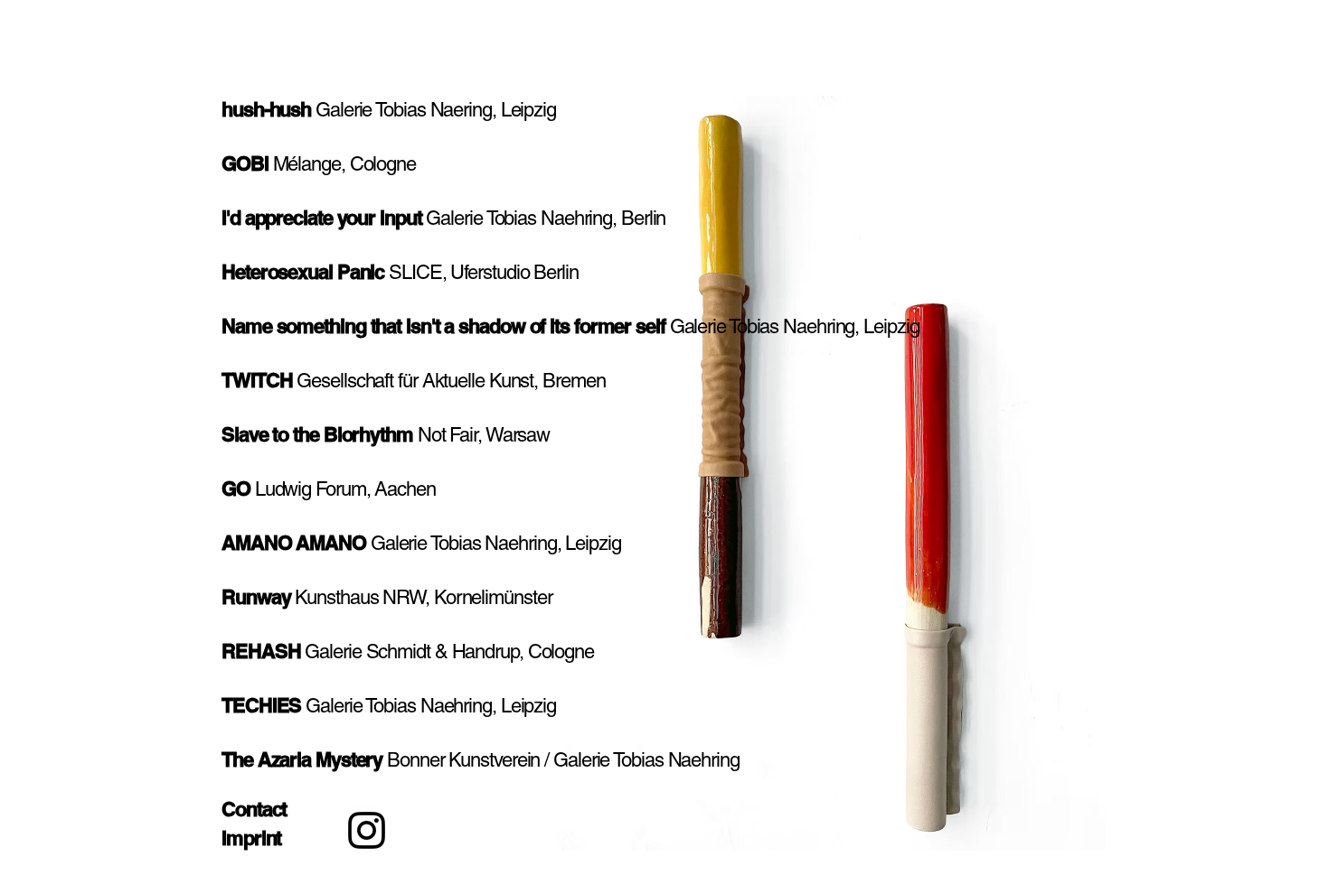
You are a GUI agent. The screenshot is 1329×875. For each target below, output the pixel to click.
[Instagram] (366, 830)
